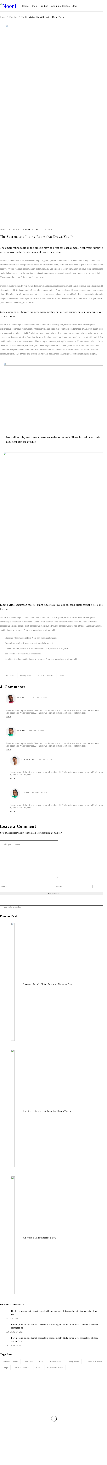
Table (16, 229)
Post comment (53, 894)
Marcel (24, 698)
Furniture (13, 17)
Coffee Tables (8, 675)
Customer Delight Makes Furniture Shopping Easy (47, 984)
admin (48, 229)
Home (2, 17)
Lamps (5, 1368)
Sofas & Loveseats (45, 675)
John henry (29, 759)
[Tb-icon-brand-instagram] (18, 1449)
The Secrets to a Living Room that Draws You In (47, 1111)
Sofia (22, 731)
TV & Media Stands (55, 1368)
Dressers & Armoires (94, 1361)
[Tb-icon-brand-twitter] (11, 1449)
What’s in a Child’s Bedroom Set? (39, 1238)
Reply (8, 717)
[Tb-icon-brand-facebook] (3, 1449)
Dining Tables (25, 675)
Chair (41, 1361)
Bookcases (29, 1361)
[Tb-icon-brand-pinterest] (26, 1449)
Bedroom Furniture (10, 1361)
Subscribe (97, 1445)
